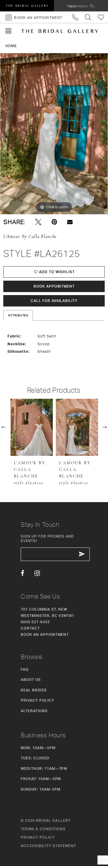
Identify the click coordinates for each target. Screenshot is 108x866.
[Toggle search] (88, 17)
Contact (30, 628)
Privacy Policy (37, 700)
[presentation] (31, 427)
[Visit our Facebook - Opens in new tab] (22, 573)
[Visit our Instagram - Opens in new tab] (37, 573)
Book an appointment (45, 634)
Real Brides (34, 690)
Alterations (34, 711)
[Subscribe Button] (82, 554)
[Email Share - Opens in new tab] (70, 222)
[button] (8, 31)
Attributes (18, 315)
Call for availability (54, 300)
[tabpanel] (54, 134)
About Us (31, 679)
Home (11, 46)
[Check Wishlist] (101, 17)
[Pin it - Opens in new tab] (54, 222)
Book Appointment (54, 286)
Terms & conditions (43, 829)
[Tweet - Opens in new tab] (38, 222)
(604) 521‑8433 (35, 622)
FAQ (24, 669)
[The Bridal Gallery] (59, 31)
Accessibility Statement (48, 845)
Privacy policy (38, 837)
